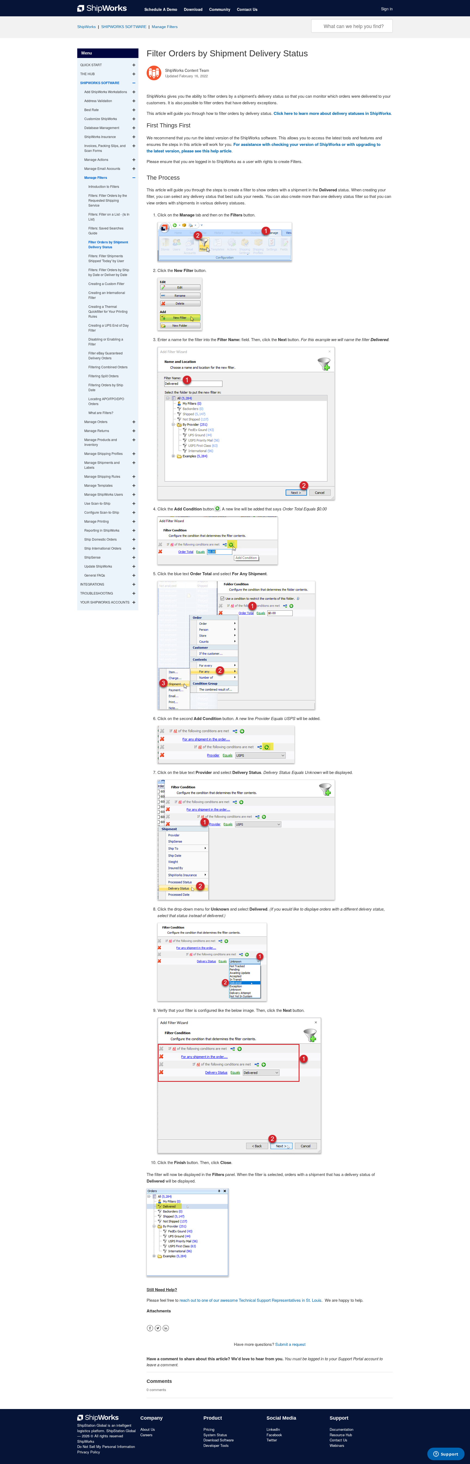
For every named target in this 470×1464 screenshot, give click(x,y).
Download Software (218, 1439)
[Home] (102, 9)
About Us (147, 1429)
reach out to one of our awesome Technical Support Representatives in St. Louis (250, 1300)
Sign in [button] (387, 8)
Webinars (337, 1445)
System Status (215, 1434)
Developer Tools (216, 1445)
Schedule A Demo (160, 9)
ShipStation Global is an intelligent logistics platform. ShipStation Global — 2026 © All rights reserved (106, 1430)
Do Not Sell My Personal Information (106, 1446)
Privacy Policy (88, 1451)
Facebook (150, 1328)
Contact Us (247, 9)
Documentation (341, 1429)
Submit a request (290, 1344)
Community (219, 9)
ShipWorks (86, 26)
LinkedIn (165, 1328)
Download (193, 9)
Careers (146, 1434)
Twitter (157, 1328)
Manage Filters (165, 26)
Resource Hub (341, 1434)
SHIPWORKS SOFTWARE (123, 26)
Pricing (208, 1429)
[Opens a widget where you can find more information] (446, 1454)
